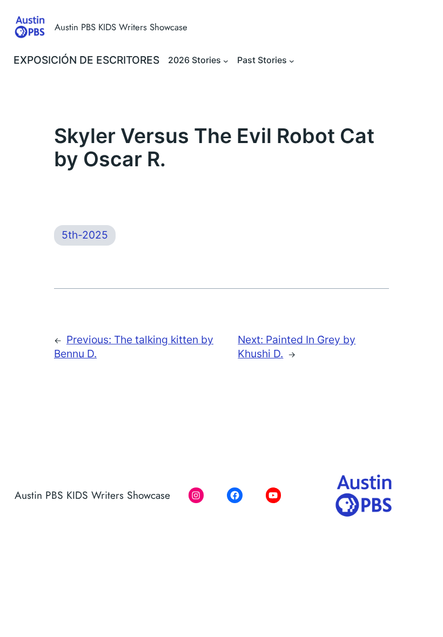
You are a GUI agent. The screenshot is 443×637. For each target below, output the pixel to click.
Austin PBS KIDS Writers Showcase (121, 27)
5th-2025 (85, 234)
